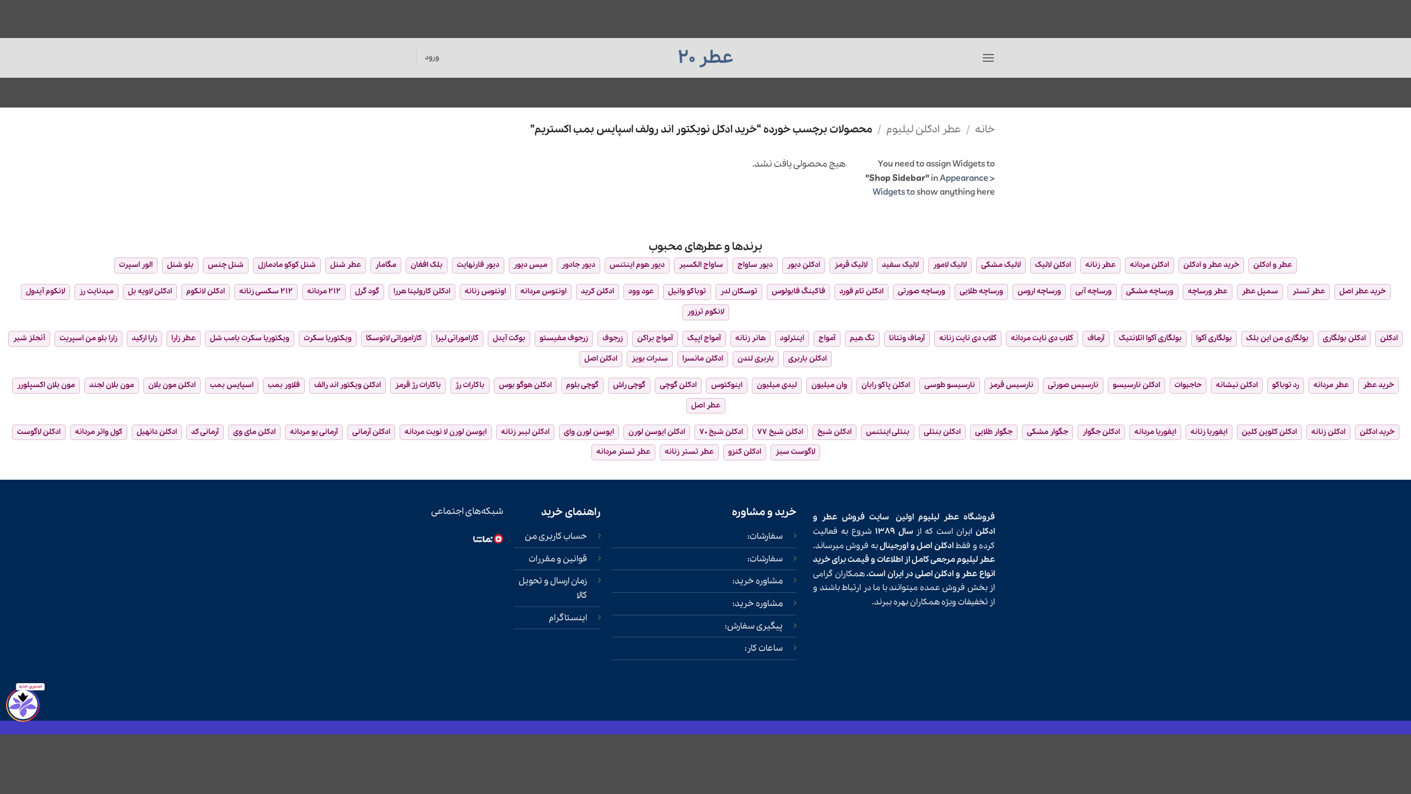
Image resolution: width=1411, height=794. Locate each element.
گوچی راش (629, 385)
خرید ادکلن (1377, 432)
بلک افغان (427, 265)
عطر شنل (345, 265)
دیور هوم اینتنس (637, 265)
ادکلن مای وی (254, 432)
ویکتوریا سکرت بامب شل (249, 338)
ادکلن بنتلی (942, 432)
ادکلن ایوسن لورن (656, 432)
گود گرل (367, 291)
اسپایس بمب (232, 385)
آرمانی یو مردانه (314, 432)
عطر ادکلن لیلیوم (923, 129)
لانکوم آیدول (45, 291)
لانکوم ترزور (705, 312)
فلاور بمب (284, 385)
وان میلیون (829, 385)
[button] (988, 57)
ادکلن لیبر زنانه (525, 432)
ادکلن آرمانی (371, 432)
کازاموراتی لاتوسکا (394, 338)
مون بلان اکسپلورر (46, 385)
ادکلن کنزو (744, 452)
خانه (985, 129)
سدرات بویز (650, 358)
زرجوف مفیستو (564, 338)
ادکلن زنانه (1328, 432)
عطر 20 (706, 58)
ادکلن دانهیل (157, 432)
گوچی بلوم (582, 385)
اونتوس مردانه (543, 291)
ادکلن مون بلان (172, 385)
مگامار (385, 265)
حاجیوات (1188, 385)
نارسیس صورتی (1073, 385)
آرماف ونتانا (907, 338)
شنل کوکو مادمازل (287, 265)
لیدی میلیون (777, 385)
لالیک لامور (950, 265)
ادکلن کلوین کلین (1269, 432)
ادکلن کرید (597, 291)
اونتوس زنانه (485, 291)
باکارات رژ (469, 385)
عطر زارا (183, 338)
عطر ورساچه (1207, 291)
